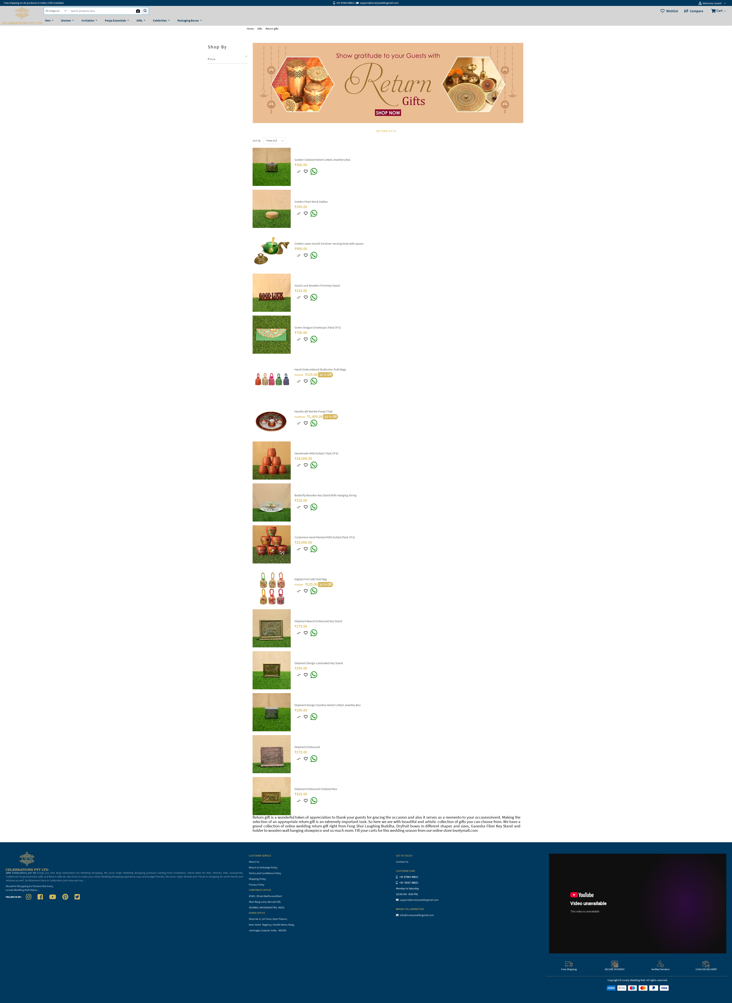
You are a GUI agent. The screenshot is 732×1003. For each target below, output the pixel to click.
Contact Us (402, 861)
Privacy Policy (256, 884)
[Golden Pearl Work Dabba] (272, 208)
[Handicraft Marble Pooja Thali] (272, 418)
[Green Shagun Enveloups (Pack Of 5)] (272, 334)
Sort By (257, 140)
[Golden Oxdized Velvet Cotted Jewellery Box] (272, 166)
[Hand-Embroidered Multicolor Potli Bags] (272, 376)
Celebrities (160, 20)
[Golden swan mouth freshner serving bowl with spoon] (272, 250)
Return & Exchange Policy (263, 867)
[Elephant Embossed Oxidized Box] (272, 796)
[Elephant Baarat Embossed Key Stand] (272, 628)
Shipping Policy (257, 879)
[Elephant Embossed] (272, 754)
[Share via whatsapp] (314, 171)
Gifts (139, 20)
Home (250, 28)
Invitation (88, 20)
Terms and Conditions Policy (265, 873)
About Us (254, 861)
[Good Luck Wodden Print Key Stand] (272, 292)
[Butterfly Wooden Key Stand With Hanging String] (272, 502)
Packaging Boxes (188, 20)
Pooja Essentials (116, 20)
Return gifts (272, 28)
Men (48, 20)
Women (66, 20)
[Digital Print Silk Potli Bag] (272, 586)
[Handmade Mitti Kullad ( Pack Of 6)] (272, 460)
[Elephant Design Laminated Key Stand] (272, 670)
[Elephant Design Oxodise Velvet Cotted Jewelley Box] (272, 712)
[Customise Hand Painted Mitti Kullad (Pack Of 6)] (272, 544)
